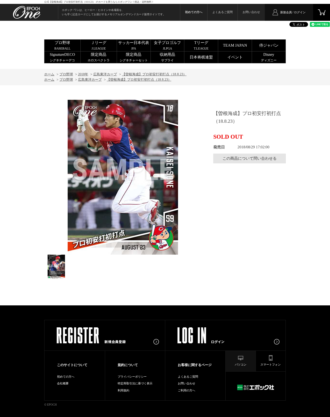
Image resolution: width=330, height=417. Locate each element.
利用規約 (123, 390)
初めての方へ (65, 376)
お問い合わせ (251, 12)
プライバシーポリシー (132, 376)
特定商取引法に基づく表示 (135, 383)
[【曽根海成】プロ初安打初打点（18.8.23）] (56, 267)
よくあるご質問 (222, 12)
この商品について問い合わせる (249, 158)
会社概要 (63, 383)
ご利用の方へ (186, 390)
